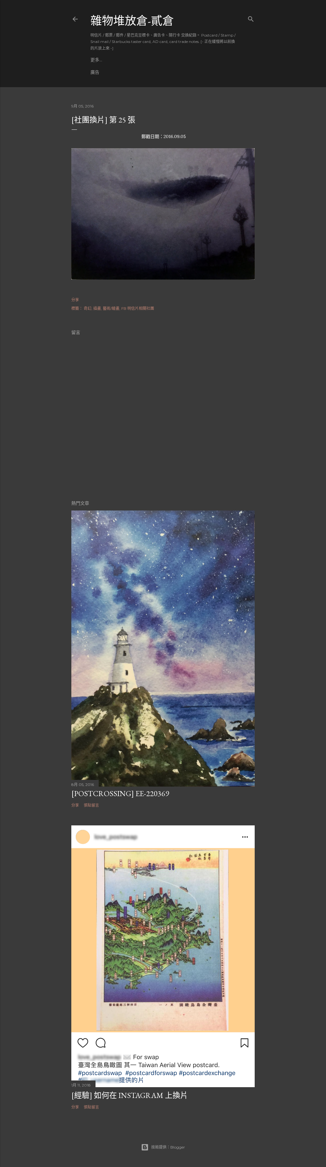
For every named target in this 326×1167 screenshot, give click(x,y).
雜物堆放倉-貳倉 (132, 20)
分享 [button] (75, 299)
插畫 (97, 308)
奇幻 (87, 308)
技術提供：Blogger (168, 1147)
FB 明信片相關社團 (137, 308)
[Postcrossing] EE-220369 (120, 793)
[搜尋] (251, 17)
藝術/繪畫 (111, 308)
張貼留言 (91, 805)
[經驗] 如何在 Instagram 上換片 (129, 1095)
